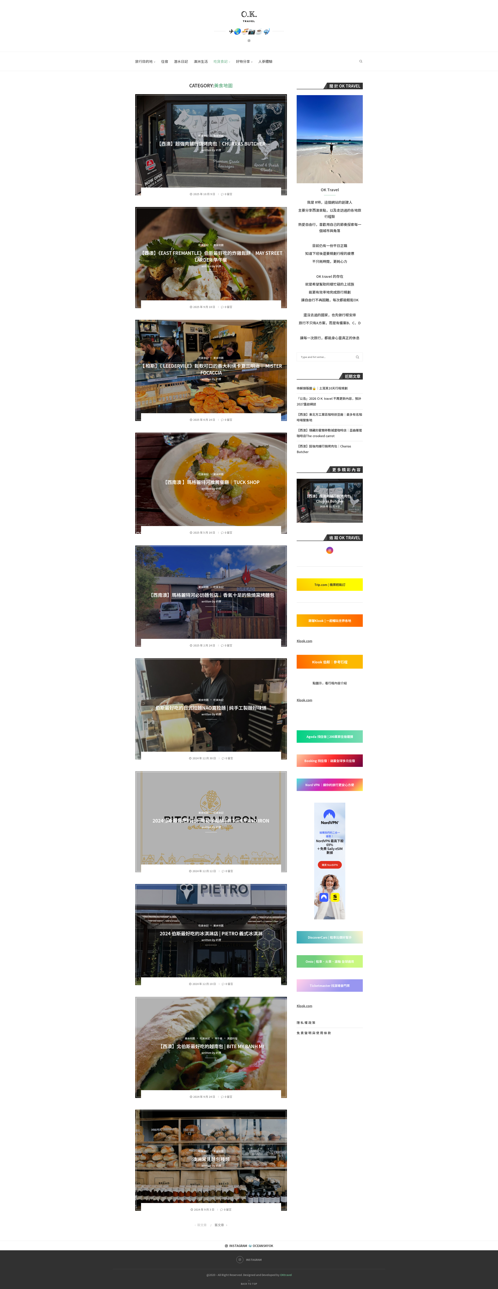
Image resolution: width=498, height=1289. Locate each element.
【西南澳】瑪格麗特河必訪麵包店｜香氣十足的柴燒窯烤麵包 (210, 594)
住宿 (164, 61)
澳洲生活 (201, 61)
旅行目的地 (144, 61)
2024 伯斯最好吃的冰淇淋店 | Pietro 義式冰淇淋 (211, 933)
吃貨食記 (221, 61)
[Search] (361, 61)
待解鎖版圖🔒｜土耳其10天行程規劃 (322, 388)
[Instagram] (249, 41)
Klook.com (304, 640)
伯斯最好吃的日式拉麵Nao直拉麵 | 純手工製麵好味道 (211, 707)
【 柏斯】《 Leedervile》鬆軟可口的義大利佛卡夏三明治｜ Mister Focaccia (211, 369)
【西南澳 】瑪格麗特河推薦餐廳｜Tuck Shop (211, 481)
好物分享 (243, 61)
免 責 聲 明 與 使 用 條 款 (314, 1032)
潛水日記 (181, 61)
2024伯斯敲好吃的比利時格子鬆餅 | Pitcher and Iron (211, 820)
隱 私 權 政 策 (306, 1022)
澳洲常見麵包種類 (211, 1158)
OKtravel (286, 1275)
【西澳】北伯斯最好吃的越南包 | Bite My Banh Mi (211, 1046)
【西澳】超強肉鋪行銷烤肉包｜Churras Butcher (211, 143)
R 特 (218, 150)
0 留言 (228, 194)
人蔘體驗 (265, 61)
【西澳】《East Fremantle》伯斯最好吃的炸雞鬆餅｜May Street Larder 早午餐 (211, 256)
